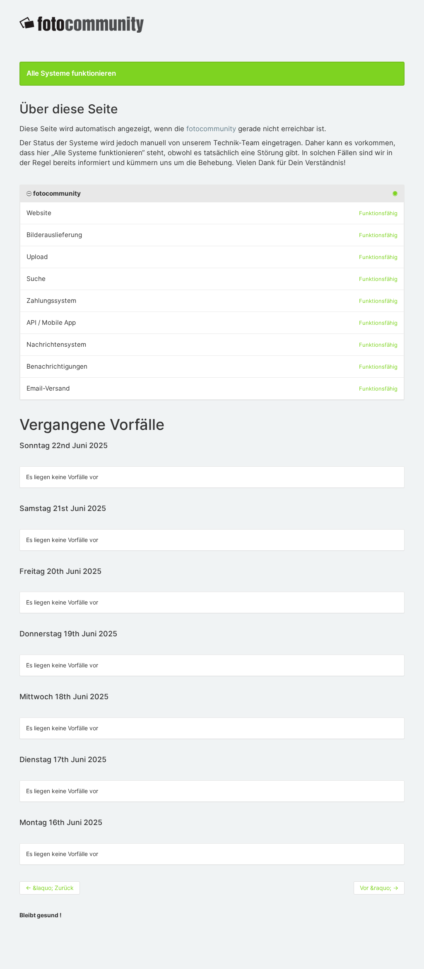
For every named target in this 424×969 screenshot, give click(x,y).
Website (38, 213)
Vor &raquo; (379, 887)
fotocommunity (211, 129)
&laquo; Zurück (50, 887)
